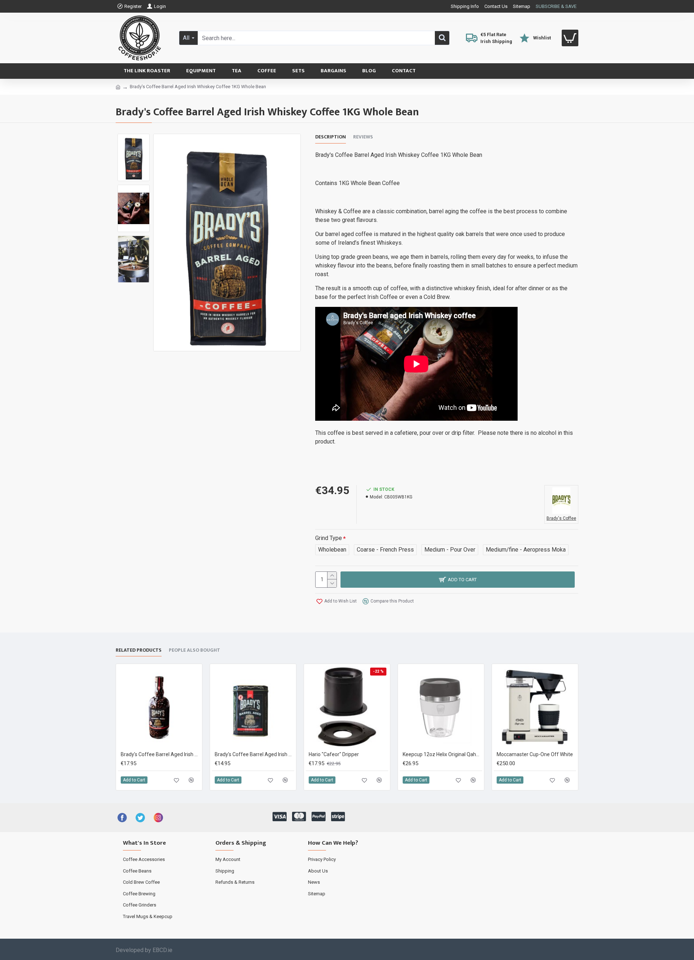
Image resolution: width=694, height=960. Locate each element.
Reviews (363, 137)
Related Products (139, 650)
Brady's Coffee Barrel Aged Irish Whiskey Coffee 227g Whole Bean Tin (254, 754)
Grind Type (328, 538)
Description (330, 137)
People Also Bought (194, 650)
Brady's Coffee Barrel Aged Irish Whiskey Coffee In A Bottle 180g (160, 754)
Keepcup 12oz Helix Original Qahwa (442, 754)
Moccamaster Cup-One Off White (535, 754)
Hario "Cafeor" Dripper (334, 754)
